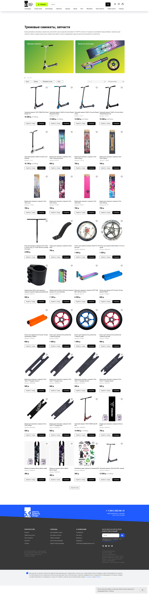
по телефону (88, 577)
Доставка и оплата (55, 535)
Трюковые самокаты (34, 44)
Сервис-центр (112, 8)
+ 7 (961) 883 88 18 (115, 511)
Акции (75, 8)
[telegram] (112, 546)
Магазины (89, 8)
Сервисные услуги (29, 535)
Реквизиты (79, 540)
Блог (82, 8)
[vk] (109, 546)
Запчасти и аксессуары (86, 44)
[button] (115, 4)
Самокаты (59, 8)
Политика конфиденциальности (85, 543)
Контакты (79, 535)
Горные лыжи (38, 8)
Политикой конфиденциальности (110, 541)
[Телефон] (103, 546)
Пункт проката (100, 8)
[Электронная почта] (106, 546)
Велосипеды (49, 8)
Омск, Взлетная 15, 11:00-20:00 (116, 513)
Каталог (26, 532)
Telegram (98, 577)
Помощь (121, 8)
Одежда (67, 8)
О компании (79, 532)
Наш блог (27, 540)
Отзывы (26, 543)
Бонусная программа (56, 540)
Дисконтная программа (57, 543)
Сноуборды (27, 8)
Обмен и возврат (55, 538)
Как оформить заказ (56, 532)
